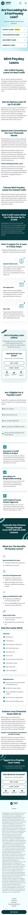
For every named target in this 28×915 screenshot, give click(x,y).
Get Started (14, 912)
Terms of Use (14, 900)
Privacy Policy (14, 902)
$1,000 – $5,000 (14, 368)
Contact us (14, 808)
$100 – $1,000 (14, 363)
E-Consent (14, 898)
